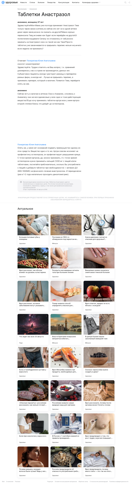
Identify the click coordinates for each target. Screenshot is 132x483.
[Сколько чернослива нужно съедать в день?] (99, 362)
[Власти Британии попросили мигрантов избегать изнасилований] (66, 329)
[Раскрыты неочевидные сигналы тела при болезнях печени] (66, 263)
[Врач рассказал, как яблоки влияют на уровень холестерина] (33, 263)
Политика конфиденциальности (118, 481)
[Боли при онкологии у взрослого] (33, 428)
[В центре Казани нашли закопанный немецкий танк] (99, 329)
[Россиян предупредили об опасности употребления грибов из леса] (66, 462)
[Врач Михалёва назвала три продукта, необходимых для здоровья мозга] (66, 362)
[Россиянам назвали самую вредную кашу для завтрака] (66, 395)
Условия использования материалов (66, 481)
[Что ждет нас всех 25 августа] (33, 329)
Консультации (22, 9)
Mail (3, 481)
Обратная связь (83, 481)
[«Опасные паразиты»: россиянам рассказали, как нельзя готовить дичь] (33, 395)
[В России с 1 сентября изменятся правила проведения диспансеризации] (66, 428)
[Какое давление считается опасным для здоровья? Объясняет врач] (99, 230)
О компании (9, 481)
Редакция (50, 481)
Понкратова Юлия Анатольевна (41, 61)
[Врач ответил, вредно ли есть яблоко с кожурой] (99, 296)
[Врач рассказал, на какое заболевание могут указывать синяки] (33, 296)
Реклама (17, 481)
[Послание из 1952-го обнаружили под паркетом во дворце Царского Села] (66, 230)
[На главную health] (11, 2)
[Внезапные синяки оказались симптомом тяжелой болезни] (99, 263)
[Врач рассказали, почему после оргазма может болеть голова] (99, 395)
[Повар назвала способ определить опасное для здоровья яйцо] (66, 296)
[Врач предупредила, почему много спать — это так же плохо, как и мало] (99, 462)
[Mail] (3, 2)
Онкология (33, 9)
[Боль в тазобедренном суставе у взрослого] (33, 362)
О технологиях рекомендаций (99, 481)
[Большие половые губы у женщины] (33, 230)
